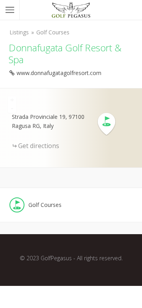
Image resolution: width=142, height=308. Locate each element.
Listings (19, 32)
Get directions (38, 145)
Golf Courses (52, 32)
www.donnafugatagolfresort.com (59, 73)
